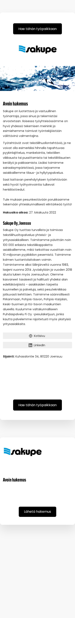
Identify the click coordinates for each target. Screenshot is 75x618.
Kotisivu (39, 336)
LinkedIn (39, 345)
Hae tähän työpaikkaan (37, 28)
